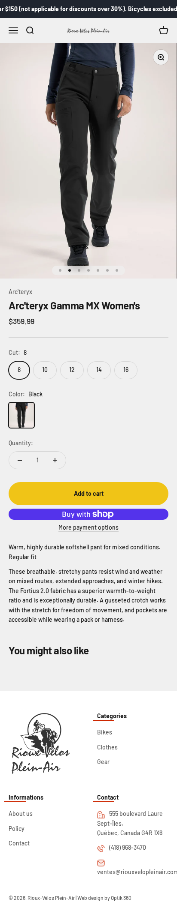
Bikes (104, 732)
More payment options (88, 527)
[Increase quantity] (55, 460)
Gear (103, 761)
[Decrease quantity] (20, 460)
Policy (16, 828)
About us (21, 813)
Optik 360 (121, 898)
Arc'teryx (20, 291)
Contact (19, 843)
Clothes (107, 747)
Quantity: (21, 443)
